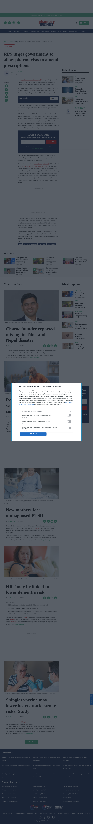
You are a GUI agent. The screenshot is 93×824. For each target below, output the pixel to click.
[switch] (69, 415)
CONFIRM (33, 434)
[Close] (78, 386)
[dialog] (46, 412)
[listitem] (46, 411)
